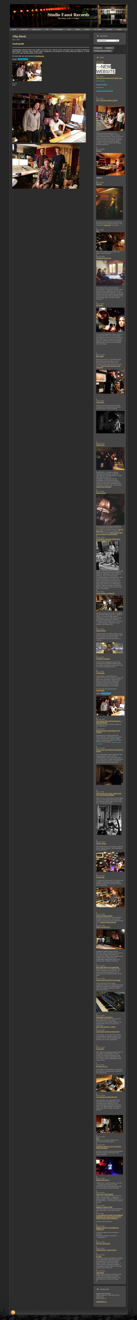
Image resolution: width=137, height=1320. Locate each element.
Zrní (97, 1138)
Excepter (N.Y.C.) (102, 1066)
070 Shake (99, 305)
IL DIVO (98, 1256)
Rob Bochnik (100, 877)
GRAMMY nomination (103, 659)
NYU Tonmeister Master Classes (107, 100)
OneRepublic (39, 56)
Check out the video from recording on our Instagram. (109, 533)
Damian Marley (101, 630)
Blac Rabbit (100, 356)
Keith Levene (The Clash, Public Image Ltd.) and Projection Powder (108, 794)
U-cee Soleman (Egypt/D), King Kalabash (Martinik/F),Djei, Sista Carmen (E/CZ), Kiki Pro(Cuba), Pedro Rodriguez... (109, 1216)
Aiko (97, 231)
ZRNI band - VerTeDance (104, 1017)
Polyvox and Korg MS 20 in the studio (108, 980)
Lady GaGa (100, 1272)
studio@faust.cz (101, 1301)
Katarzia (99, 184)
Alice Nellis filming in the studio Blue (107, 967)
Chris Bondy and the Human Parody (108, 1031)
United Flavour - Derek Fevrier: (106, 1250)
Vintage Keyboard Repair (104, 916)
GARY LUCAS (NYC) (103, 927)
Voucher (99, 151)
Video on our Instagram (103, 487)
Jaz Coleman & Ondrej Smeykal (106, 1097)
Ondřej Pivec (100, 445)
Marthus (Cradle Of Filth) (104, 1207)
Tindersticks (100, 402)
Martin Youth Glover (102, 1180)
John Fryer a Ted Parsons (104, 1194)
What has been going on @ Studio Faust (109, 78)
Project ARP (100, 1049)
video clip (107, 225)
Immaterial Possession (103, 258)
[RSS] (13, 1312)
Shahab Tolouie (101, 843)
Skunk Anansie (101, 493)
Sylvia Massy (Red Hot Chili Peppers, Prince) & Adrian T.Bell (108, 539)
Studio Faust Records (68, 14)
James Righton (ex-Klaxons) (105, 593)
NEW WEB (99, 63)
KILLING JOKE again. (103, 1243)
